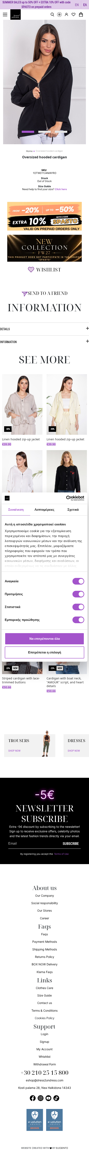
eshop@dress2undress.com (44, 1080)
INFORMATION (8, 342)
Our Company (44, 895)
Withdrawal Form (44, 1064)
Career (44, 918)
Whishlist (45, 1056)
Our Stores (44, 910)
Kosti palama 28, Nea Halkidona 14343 (44, 1087)
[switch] (78, 596)
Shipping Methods (44, 949)
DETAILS (5, 329)
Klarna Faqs (45, 972)
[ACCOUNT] (66, 14)
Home (29, 151)
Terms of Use (61, 853)
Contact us (44, 1003)
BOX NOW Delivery (45, 964)
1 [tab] (28, 132)
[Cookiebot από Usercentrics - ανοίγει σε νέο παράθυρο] (66, 498)
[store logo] (17, 14)
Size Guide (44, 995)
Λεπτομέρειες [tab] (44, 509)
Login (44, 1034)
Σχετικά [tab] (73, 509)
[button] (77, 5)
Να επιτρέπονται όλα (44, 638)
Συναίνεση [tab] (16, 509)
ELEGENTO (62, 1148)
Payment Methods (44, 941)
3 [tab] (61, 132)
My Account (44, 1049)
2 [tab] (44, 132)
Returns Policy (44, 957)
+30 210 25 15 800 (44, 1073)
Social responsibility (44, 903)
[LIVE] (59, 14)
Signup (44, 1041)
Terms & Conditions (44, 1010)
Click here (61, 189)
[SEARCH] (52, 14)
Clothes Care (44, 988)
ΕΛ (85, 4)
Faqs (44, 934)
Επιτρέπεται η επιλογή (44, 652)
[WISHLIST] (73, 14)
